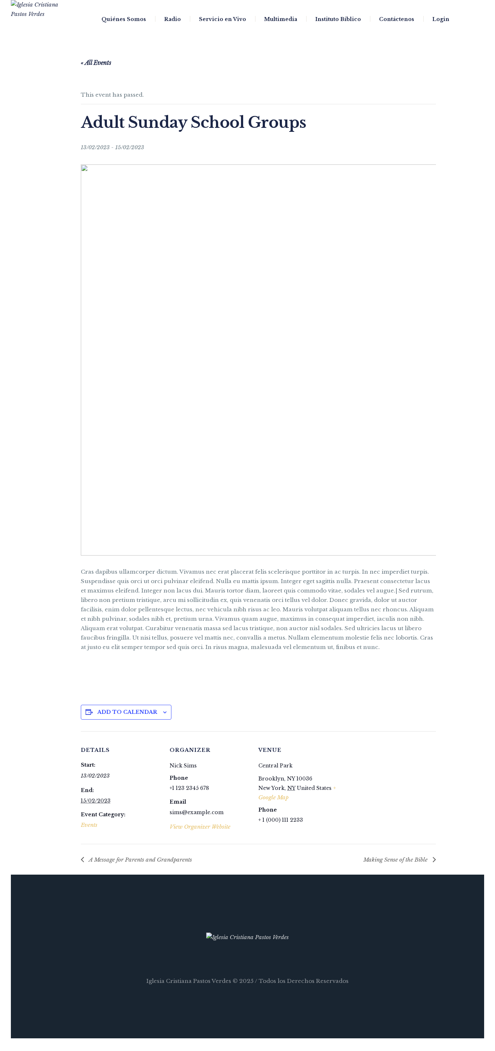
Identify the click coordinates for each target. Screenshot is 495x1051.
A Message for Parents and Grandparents (140, 859)
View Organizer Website (200, 826)
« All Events (96, 62)
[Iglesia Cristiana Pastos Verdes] (247, 937)
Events (89, 824)
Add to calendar (127, 712)
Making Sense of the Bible (396, 859)
